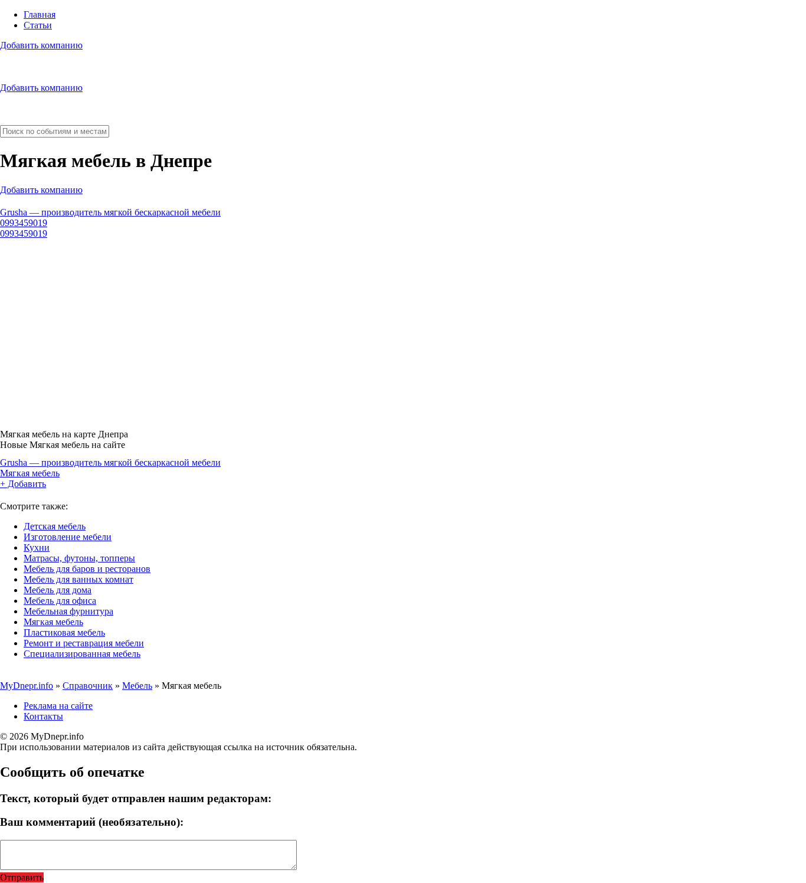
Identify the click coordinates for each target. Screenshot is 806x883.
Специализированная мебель (82, 654)
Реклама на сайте (58, 706)
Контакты (43, 716)
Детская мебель (55, 526)
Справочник (88, 686)
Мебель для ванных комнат (78, 579)
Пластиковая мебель (64, 632)
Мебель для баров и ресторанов (87, 569)
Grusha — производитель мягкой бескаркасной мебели (110, 212)
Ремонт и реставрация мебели (84, 643)
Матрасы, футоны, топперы (79, 558)
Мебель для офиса (60, 601)
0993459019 (23, 223)
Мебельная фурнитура (68, 611)
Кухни (37, 547)
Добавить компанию (41, 45)
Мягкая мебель (30, 473)
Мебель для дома (57, 590)
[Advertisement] (354, 329)
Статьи (38, 25)
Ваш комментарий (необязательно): (92, 822)
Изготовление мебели (68, 537)
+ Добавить (23, 484)
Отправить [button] (22, 877)
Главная (39, 14)
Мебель (137, 686)
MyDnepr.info (26, 686)
